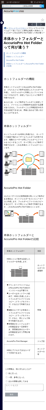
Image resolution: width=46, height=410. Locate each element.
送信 (11, 394)
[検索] (43, 6)
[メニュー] (3, 2)
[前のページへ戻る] (32, 25)
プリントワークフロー (17, 28)
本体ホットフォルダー (15, 57)
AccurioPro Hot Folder (15, 60)
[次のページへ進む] (41, 25)
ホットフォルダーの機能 (16, 53)
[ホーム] (5, 28)
